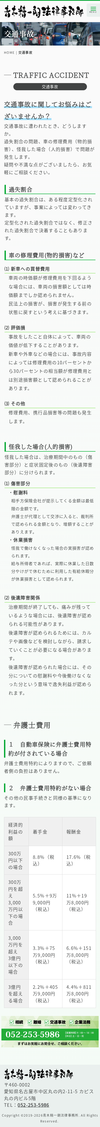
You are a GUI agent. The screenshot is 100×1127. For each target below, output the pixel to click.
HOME (9, 52)
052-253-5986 (33, 1104)
